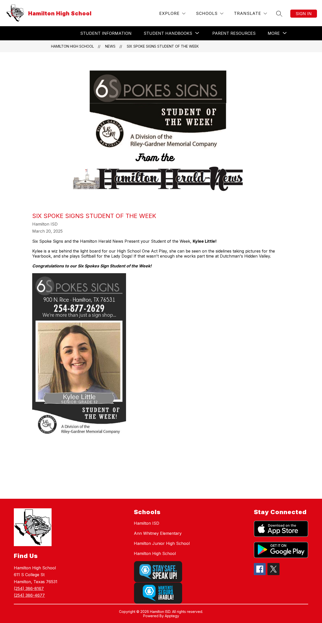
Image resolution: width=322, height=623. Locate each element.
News (110, 46)
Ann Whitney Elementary (158, 533)
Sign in (304, 13)
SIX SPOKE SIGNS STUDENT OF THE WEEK (163, 46)
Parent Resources (234, 33)
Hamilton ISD (146, 523)
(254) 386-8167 (29, 588)
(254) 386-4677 (29, 595)
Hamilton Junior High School (162, 543)
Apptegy (172, 616)
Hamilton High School (72, 46)
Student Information (106, 33)
